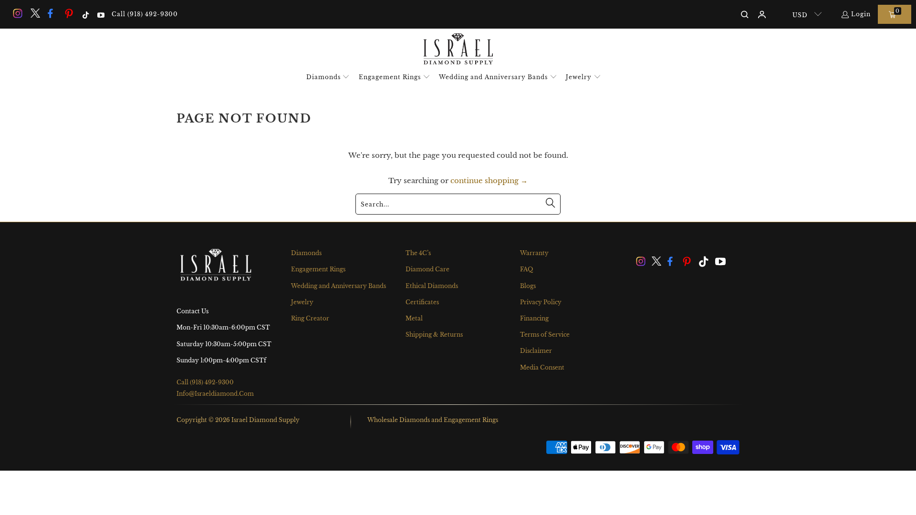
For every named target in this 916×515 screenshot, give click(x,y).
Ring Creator (310, 318)
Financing (534, 318)
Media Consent (542, 367)
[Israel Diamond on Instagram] (17, 14)
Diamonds (306, 253)
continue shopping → (489, 180)
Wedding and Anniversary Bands (338, 285)
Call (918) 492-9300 (145, 14)
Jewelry (302, 302)
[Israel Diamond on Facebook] (52, 14)
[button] (328, 77)
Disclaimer (536, 350)
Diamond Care (427, 269)
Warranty (534, 253)
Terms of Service (545, 334)
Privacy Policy (541, 302)
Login (861, 14)
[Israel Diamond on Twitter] (34, 14)
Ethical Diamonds (432, 285)
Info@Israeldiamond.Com (215, 393)
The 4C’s (418, 253)
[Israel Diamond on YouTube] (100, 14)
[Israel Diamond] (458, 49)
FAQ (526, 269)
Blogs (528, 285)
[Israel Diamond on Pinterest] (69, 14)
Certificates (422, 302)
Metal (414, 318)
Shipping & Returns (434, 334)
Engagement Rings (318, 269)
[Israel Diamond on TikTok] (85, 14)
